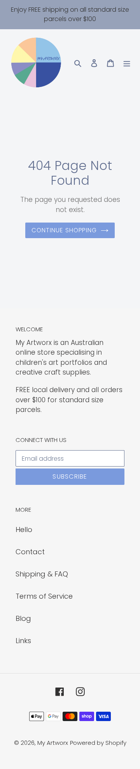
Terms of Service (44, 596)
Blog (23, 618)
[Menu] (127, 62)
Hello (24, 529)
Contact (30, 552)
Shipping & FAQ (42, 574)
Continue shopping (64, 230)
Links (23, 640)
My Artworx (52, 743)
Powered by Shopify (98, 743)
